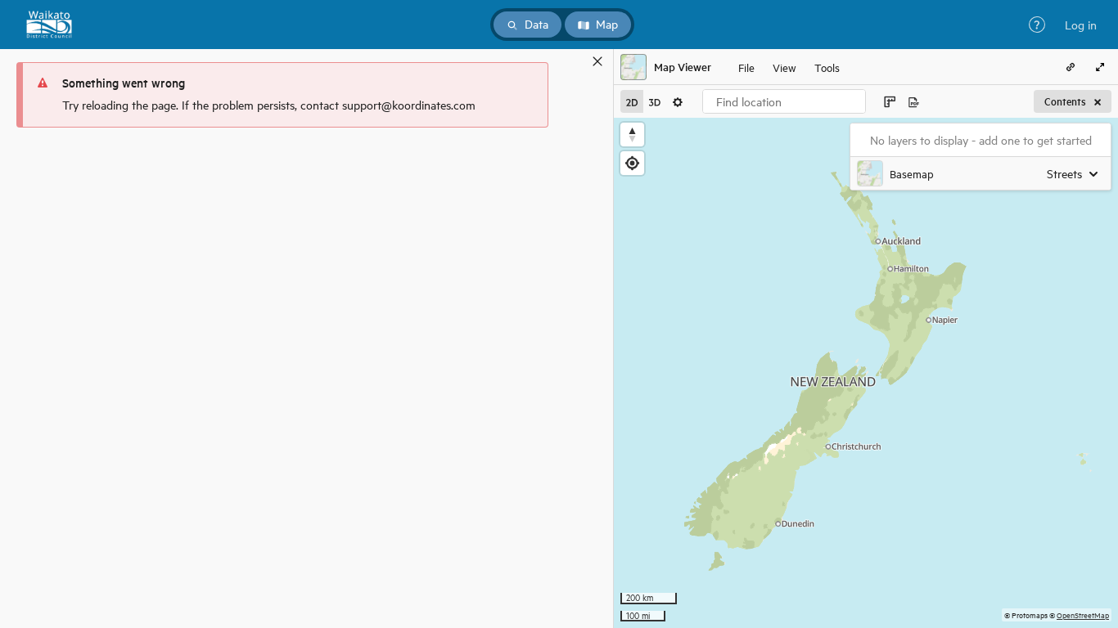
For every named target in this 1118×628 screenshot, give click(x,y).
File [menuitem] (746, 66)
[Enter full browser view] (1100, 67)
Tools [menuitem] (827, 66)
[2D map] (631, 101)
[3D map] (654, 101)
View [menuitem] (784, 66)
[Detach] (573, 61)
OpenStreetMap (1083, 614)
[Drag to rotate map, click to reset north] (632, 134)
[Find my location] (632, 163)
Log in (1081, 24)
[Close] (597, 61)
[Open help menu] (1037, 24)
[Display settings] (677, 101)
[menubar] (789, 67)
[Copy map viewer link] (1070, 67)
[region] (866, 373)
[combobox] (784, 101)
